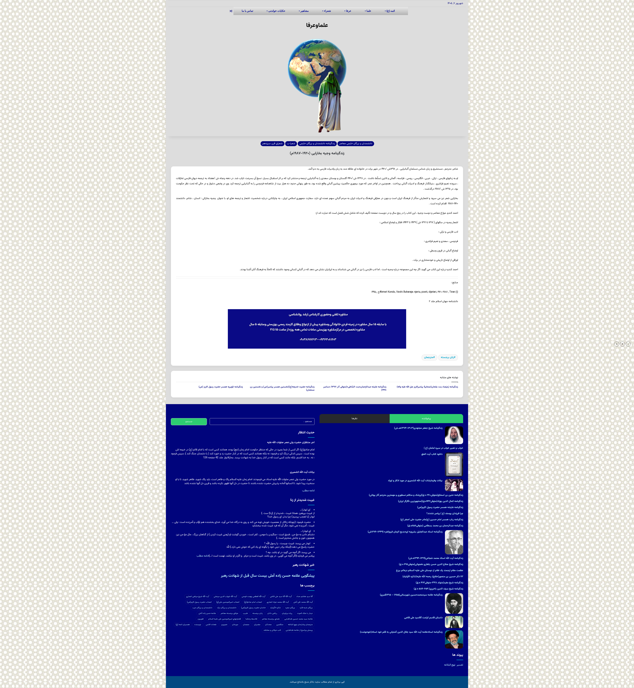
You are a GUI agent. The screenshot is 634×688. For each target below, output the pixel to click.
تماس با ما (247, 10)
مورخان (235, 624)
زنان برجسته (447, 357)
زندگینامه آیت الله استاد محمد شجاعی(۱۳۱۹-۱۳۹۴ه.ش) (435, 558)
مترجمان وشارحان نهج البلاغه (300, 624)
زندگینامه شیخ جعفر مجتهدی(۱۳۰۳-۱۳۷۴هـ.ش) (418, 428)
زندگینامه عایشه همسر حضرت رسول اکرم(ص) (440, 507)
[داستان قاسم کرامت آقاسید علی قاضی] (454, 622)
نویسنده (197, 624)
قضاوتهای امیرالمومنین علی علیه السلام (224, 618)
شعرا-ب (291, 143)
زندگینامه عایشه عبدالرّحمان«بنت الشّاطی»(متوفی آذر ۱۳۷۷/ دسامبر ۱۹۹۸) (354, 388)
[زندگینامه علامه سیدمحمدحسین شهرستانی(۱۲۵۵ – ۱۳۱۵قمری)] (454, 603)
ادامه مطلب (308, 491)
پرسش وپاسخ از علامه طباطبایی (299, 630)
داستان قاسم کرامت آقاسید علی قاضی (423, 618)
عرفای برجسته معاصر (229, 613)
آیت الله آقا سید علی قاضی (281, 596)
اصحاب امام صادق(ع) (253, 602)
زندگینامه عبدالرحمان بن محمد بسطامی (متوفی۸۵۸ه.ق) (435, 526)
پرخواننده (426, 418)
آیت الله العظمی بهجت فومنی (253, 596)
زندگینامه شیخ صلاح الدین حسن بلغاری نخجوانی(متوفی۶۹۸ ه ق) (431, 564)
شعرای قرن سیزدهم (272, 143)
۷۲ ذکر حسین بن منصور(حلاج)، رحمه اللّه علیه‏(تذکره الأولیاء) (433, 577)
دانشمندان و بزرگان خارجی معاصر (355, 143)
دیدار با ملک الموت (305, 613)
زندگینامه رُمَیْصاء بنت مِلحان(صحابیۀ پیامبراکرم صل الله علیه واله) (427, 387)
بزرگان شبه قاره (306, 607)
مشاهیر (304, 10)
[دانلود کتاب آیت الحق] (454, 465)
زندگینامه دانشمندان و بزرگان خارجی (317, 143)
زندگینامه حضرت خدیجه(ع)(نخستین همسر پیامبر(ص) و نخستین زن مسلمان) (282, 388)
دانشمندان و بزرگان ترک (226, 607)
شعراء (327, 10)
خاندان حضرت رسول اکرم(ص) (253, 607)
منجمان (246, 624)
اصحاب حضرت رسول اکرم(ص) (199, 602)
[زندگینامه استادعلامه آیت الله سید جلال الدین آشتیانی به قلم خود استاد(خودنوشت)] (454, 639)
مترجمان (428, 357)
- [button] (628, 344)
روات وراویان (287, 613)
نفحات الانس (211, 624)
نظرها (354, 418)
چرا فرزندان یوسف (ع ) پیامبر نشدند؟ (444, 513)
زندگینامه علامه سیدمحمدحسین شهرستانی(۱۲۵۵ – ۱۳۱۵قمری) (411, 595)
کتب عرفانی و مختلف (272, 630)
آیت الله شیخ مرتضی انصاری (197, 596)
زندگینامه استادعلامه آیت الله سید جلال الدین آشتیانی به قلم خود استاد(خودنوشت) (401, 632)
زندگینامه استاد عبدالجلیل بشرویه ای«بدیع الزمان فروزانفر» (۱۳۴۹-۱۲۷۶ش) (405, 532)
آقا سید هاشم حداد (304, 596)
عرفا (348, 10)
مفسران (257, 624)
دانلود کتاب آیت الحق (431, 454)
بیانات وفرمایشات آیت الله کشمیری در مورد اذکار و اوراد (415, 481)
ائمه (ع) (391, 10)
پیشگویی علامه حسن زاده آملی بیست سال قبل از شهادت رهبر (268, 576)
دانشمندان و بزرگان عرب (202, 607)
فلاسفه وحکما (251, 618)
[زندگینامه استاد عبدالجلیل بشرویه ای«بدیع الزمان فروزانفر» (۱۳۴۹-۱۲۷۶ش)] (454, 542)
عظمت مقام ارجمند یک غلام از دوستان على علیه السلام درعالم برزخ (429, 570)
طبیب (245, 613)
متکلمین (279, 624)
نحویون (224, 624)
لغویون (201, 618)
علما (369, 10)
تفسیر (460, 665)
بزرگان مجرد (290, 607)
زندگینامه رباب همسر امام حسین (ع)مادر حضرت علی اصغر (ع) (431, 520)
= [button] (616, 344)
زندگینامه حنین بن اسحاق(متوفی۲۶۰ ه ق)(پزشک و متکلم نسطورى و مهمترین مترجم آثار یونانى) (416, 495)
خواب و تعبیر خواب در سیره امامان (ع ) (443, 448)
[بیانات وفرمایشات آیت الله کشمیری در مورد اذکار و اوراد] (454, 485)
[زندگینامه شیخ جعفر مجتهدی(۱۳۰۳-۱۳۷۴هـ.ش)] (454, 435)
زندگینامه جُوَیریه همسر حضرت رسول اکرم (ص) (221, 387)
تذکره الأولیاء (275, 607)
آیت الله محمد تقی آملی (303, 602)
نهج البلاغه (449, 665)
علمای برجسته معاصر (271, 618)
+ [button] (622, 344)
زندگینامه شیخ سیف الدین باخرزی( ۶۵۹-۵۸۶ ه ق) (438, 589)
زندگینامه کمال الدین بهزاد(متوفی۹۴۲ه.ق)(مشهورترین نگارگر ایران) (430, 501)
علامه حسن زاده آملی (207, 613)
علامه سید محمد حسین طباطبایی (298, 618)
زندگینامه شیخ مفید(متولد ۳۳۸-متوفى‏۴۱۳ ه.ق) (439, 583)
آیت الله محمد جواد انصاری (278, 602)
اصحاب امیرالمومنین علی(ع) (227, 602)
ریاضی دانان (272, 613)
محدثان (268, 624)
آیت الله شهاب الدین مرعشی (225, 596)
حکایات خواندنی (276, 10)
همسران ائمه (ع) (183, 624)
